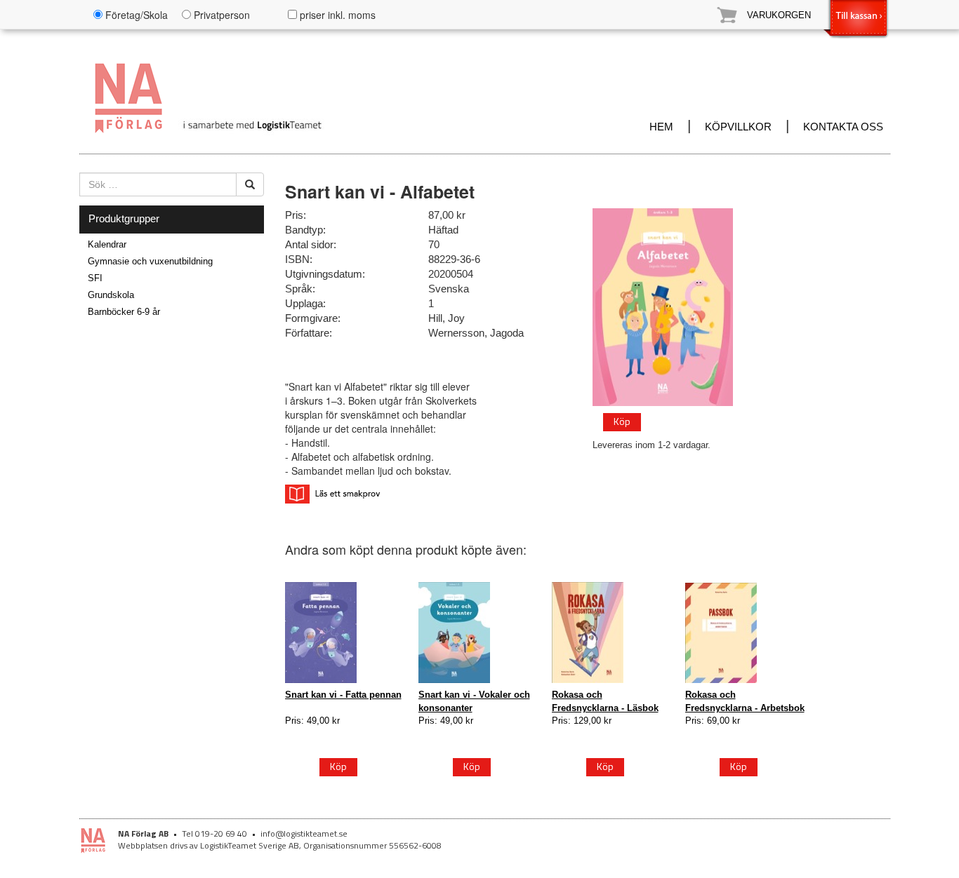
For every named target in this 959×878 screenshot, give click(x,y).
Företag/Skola (135, 15)
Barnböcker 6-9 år (124, 311)
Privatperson (220, 15)
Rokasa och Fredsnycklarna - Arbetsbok (745, 700)
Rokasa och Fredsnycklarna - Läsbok (605, 700)
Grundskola (111, 295)
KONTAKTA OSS (843, 127)
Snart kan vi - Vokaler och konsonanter (474, 700)
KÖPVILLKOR (738, 127)
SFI (95, 278)
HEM (661, 127)
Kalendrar (107, 244)
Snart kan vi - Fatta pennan (343, 694)
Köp (622, 421)
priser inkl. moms (336, 15)
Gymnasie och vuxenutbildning (150, 261)
